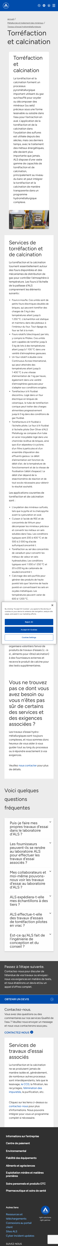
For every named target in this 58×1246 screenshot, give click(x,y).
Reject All (29, 622)
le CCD (25, 1084)
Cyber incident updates (20, 1235)
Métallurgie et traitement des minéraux (25, 23)
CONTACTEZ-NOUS (16, 1032)
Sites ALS (11, 1231)
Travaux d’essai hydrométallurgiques (24, 26)
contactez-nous (18, 1106)
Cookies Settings (29, 637)
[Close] (52, 605)
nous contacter (28, 765)
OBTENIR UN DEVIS (17, 999)
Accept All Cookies (29, 630)
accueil (10, 19)
